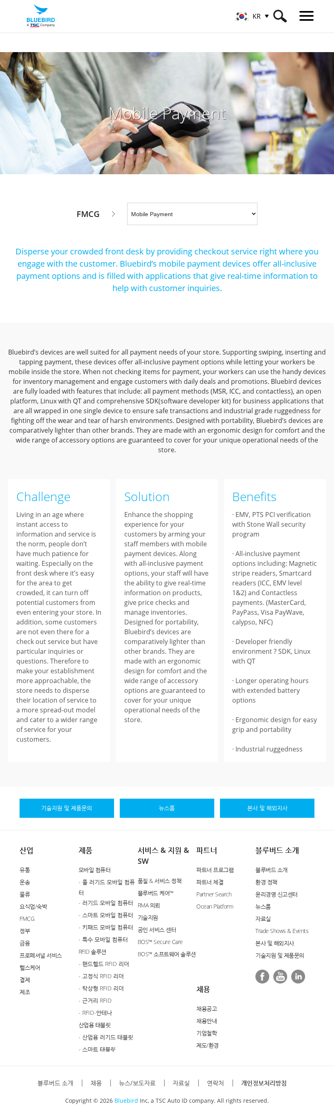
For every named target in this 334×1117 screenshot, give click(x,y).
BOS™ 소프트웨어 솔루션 (167, 954)
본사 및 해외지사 (274, 943)
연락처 (215, 1083)
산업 (26, 850)
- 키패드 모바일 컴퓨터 (106, 927)
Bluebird (126, 1100)
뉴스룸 (263, 906)
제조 (25, 992)
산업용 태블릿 (95, 1025)
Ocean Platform (214, 906)
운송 (25, 882)
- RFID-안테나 (95, 1012)
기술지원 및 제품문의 (279, 955)
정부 (25, 931)
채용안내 (206, 1021)
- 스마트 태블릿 (97, 1049)
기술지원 (148, 917)
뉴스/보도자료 (137, 1083)
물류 (25, 894)
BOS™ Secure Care (160, 942)
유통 (25, 870)
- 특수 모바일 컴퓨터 (103, 939)
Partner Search (213, 894)
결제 (25, 979)
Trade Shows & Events (281, 931)
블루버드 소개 (277, 850)
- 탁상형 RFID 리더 (101, 988)
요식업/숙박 (33, 906)
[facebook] (262, 976)
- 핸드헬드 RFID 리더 (104, 964)
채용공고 (206, 1008)
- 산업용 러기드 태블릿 (106, 1037)
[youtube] (280, 976)
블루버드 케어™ (156, 893)
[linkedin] (298, 976)
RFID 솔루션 (92, 951)
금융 (25, 943)
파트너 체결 (209, 882)
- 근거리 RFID (95, 1000)
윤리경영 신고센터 (276, 894)
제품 (85, 850)
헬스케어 (30, 967)
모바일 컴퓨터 (95, 870)
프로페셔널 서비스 (41, 955)
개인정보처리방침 (264, 1083)
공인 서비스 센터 (157, 929)
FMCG (27, 918)
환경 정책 (266, 882)
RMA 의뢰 (149, 905)
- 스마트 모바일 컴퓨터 (106, 915)
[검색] (280, 16)
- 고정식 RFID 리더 (101, 976)
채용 (203, 989)
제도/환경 (207, 1045)
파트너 (206, 850)
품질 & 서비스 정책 (160, 881)
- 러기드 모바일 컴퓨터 (106, 903)
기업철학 (206, 1033)
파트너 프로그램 (214, 870)
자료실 (263, 918)
